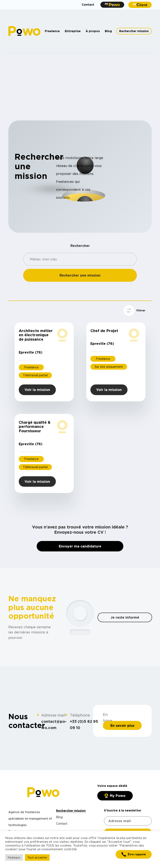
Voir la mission (37, 390)
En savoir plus (122, 725)
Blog (108, 31)
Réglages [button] (14, 857)
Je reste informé (125, 617)
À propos (93, 31)
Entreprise (73, 31)
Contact (88, 4)
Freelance (52, 31)
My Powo (117, 795)
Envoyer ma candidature (80, 546)
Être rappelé (137, 854)
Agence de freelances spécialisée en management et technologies (30, 818)
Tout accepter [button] (37, 857)
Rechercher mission (134, 31)
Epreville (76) (30, 352)
